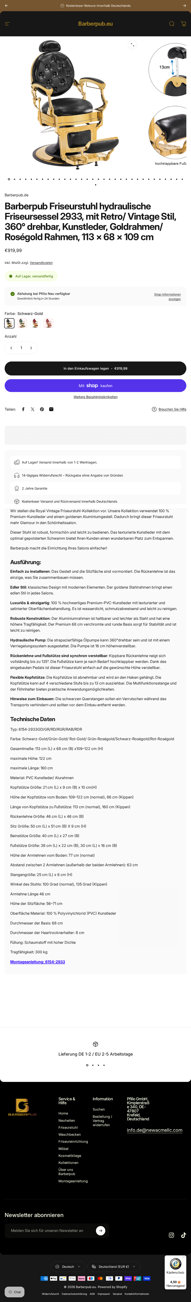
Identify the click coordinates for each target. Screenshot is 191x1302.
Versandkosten (41, 263)
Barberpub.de (16, 195)
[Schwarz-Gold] (9, 323)
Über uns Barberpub (66, 1172)
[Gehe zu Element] (9, 179)
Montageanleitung (73, 1181)
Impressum (104, 1293)
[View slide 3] (98, 1065)
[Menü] (183, 1258)
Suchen (99, 1109)
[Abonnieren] (100, 1230)
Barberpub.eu (95, 23)
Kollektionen (68, 1163)
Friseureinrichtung (73, 1141)
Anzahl (11, 336)
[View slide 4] (104, 1065)
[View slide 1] (87, 1065)
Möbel (63, 1149)
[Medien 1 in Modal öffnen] (132, 44)
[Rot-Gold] (35, 323)
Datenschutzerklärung (74, 1293)
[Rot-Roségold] (48, 323)
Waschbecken (69, 1134)
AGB (92, 1293)
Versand (117, 1293)
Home (63, 1113)
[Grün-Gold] (22, 323)
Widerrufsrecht (50, 1293)
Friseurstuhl (68, 1127)
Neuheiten (66, 1120)
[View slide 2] (93, 1065)
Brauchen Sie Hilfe (172, 409)
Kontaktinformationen (137, 1293)
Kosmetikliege (69, 1156)
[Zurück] (6, 5)
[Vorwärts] (184, 5)
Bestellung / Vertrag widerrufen (102, 1121)
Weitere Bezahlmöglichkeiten (96, 397)
